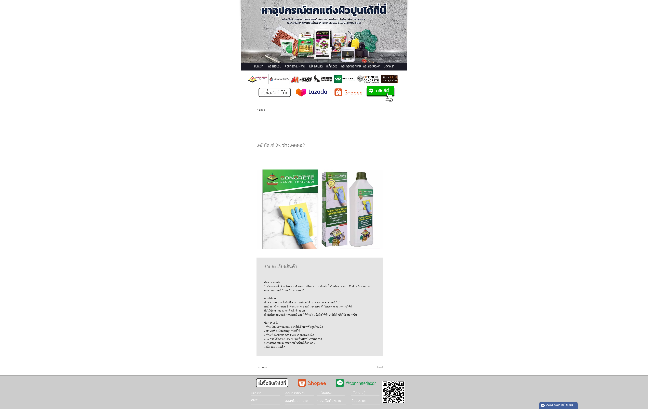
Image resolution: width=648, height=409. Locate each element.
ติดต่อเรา (389, 66)
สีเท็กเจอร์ (332, 66)
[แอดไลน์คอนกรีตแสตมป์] (380, 94)
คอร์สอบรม (274, 66)
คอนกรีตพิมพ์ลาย (295, 66)
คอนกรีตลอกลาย (351, 66)
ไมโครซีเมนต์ (315, 66)
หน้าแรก (258, 66)
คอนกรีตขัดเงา (371, 66)
